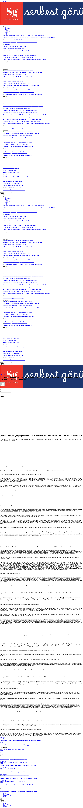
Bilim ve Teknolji (8, 28)
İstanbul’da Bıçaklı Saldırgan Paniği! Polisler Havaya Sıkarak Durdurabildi (18, 765)
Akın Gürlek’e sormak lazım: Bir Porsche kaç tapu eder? (16, 176)
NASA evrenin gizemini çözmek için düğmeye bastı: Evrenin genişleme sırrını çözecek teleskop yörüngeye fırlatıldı (29, 37)
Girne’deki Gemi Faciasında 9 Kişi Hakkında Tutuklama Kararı (15, 752)
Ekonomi (6, 30)
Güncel (4, 374)
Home (1, 374)
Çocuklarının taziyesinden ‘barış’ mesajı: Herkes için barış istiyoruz (18, 146)
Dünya (6, 29)
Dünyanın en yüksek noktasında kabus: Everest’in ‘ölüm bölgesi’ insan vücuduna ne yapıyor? (24, 59)
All (5, 27)
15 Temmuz (5, 102)
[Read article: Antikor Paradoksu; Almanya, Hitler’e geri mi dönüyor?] (41, 755)
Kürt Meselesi (5, 130)
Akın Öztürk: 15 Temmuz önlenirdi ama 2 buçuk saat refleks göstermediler (20, 110)
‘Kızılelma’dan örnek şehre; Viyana (11, 172)
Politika (6, 32)
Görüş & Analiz (5, 164)
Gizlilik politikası (6, 794)
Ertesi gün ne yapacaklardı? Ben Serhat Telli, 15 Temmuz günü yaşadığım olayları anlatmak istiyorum (26, 123)
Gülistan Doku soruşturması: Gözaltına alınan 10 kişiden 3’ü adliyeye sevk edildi (21, 133)
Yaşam (6, 34)
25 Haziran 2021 (3, 386)
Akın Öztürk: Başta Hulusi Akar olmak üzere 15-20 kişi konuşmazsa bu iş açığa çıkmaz (23, 106)
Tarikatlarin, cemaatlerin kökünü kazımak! (13, 181)
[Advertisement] (34, 450)
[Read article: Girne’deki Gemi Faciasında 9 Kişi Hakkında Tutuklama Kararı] (41, 749)
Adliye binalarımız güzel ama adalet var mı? (13, 81)
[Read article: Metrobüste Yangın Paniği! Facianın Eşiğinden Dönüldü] (41, 768)
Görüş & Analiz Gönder (7, 795)
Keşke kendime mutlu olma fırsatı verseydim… (13, 185)
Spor (6, 33)
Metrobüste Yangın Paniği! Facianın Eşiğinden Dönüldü (13, 772)
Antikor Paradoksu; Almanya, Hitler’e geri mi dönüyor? (16, 50)
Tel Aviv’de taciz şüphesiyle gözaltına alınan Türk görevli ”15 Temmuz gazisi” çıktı (22, 119)
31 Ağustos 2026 (3, 754)
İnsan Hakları (5, 69)
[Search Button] (11, 192)
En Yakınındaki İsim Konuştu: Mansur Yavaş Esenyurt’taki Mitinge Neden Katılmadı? (23, 94)
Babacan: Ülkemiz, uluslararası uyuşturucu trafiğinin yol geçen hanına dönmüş (18, 791)
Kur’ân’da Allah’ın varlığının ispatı (11, 168)
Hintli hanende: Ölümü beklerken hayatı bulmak (14, 190)
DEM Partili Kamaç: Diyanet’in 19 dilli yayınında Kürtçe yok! (17, 76)
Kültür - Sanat (7, 31)
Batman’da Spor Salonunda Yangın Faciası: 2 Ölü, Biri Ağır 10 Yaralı (16, 784)
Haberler (4, 26)
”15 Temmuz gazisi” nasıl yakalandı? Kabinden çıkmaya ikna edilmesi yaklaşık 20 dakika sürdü (25, 114)
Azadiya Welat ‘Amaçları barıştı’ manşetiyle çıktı (14, 151)
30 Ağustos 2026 (3, 780)
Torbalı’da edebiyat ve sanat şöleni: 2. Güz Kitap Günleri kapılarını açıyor (20, 42)
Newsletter (5, 796)
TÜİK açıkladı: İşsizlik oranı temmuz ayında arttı (14, 46)
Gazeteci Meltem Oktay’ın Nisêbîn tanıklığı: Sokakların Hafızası (17, 142)
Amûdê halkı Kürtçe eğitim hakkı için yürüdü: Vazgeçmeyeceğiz (17, 155)
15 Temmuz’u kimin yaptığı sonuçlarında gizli (13, 128)
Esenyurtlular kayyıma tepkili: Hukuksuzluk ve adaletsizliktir (17, 89)
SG (7, 385)
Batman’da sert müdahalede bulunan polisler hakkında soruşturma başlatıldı (21, 85)
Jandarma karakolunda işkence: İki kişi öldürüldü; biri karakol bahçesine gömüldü (22, 72)
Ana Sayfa (4, 1)
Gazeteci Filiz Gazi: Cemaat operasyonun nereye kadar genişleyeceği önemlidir (21, 137)
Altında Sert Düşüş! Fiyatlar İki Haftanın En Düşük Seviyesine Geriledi (19, 55)
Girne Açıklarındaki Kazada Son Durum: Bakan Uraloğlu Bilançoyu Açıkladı (18, 778)
